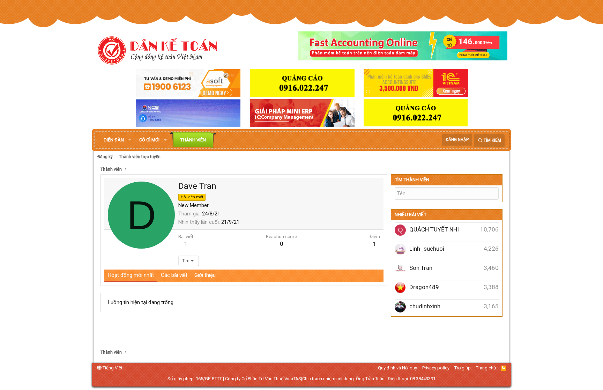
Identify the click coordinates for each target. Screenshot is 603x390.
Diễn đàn (114, 139)
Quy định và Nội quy (397, 367)
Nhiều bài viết (410, 214)
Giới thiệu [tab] (205, 275)
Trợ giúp (462, 367)
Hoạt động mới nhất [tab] (131, 275)
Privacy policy (435, 367)
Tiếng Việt (112, 367)
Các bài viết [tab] (174, 275)
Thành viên (193, 139)
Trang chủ (486, 367)
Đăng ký (105, 156)
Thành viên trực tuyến (140, 156)
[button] (129, 140)
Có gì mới (149, 139)
